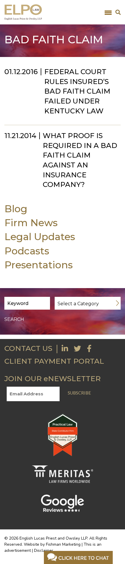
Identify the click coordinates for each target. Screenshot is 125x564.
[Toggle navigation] (108, 12)
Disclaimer (43, 550)
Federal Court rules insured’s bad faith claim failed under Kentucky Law (77, 91)
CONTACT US (28, 348)
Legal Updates (39, 236)
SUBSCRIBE (79, 392)
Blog (15, 209)
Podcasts (26, 251)
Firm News (31, 223)
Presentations (38, 265)
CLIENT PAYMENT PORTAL (54, 361)
